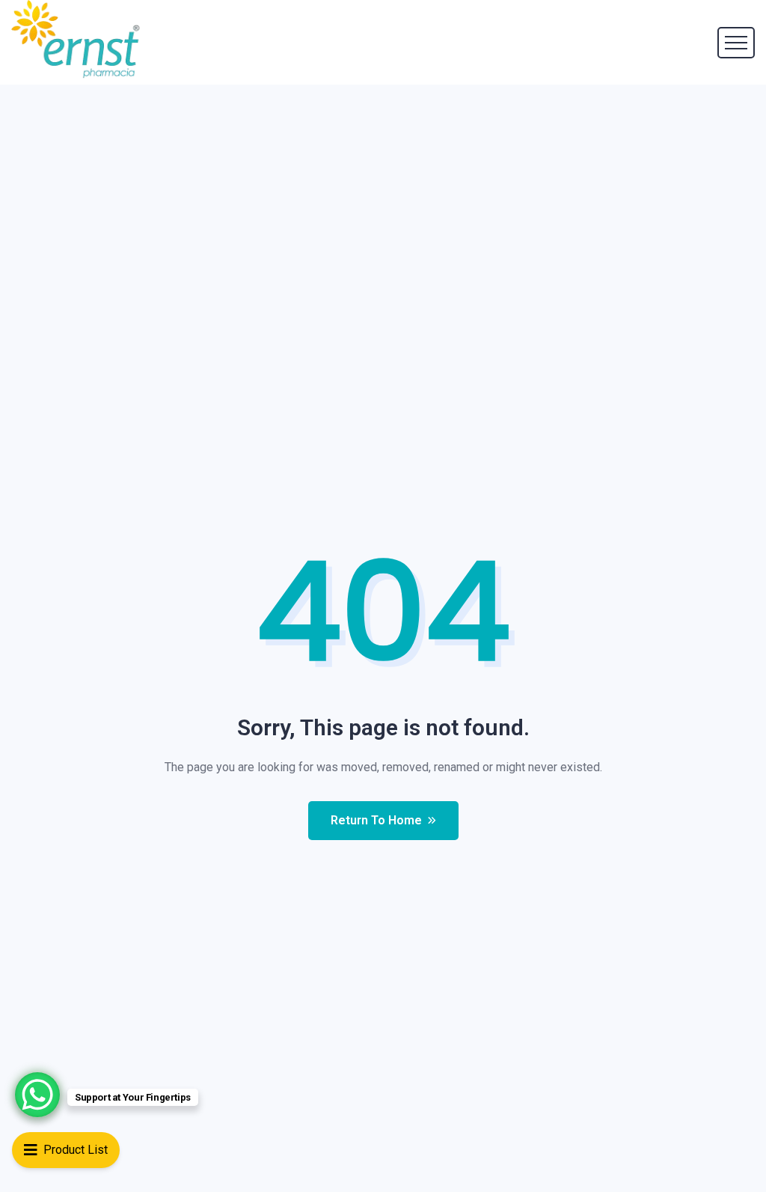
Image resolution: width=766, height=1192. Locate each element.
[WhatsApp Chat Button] (37, 1094)
